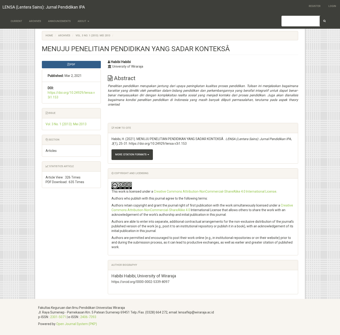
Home (49, 35)
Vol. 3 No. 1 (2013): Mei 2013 (93, 35)
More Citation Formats (131, 154)
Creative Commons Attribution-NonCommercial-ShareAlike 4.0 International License (215, 191)
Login (332, 6)
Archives (35, 21)
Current (16, 21)
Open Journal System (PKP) (76, 324)
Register (315, 6)
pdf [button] (72, 64)
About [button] (82, 21)
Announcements (59, 21)
